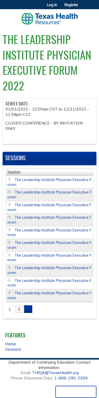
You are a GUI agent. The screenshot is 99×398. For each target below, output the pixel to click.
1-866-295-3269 (71, 377)
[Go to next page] (28, 309)
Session (13, 172)
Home (10, 343)
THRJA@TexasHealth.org (55, 372)
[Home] (49, 17)
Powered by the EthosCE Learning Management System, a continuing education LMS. (75, 392)
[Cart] (84, 7)
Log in (52, 5)
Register (71, 5)
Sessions (13, 349)
